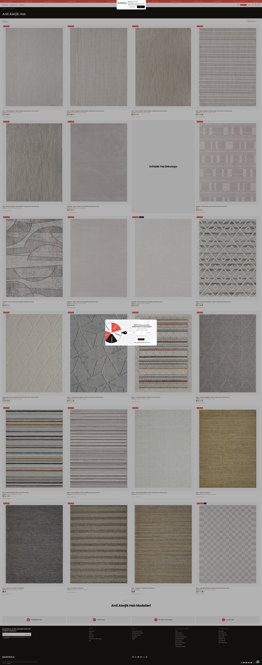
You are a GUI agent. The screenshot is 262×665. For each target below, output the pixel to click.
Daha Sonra (132, 6)
